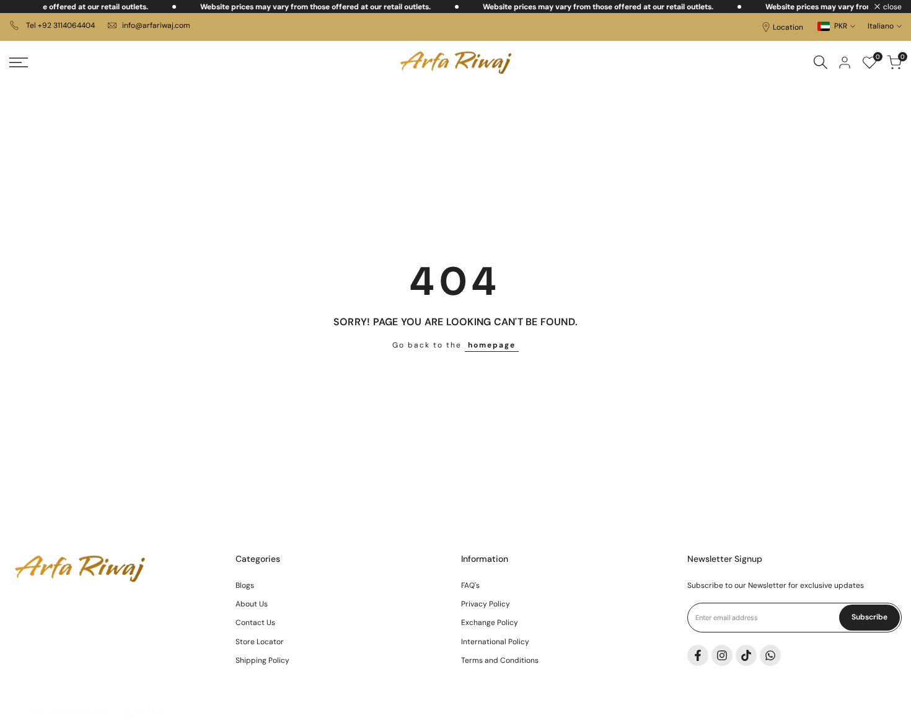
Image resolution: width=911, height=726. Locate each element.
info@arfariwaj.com (156, 25)
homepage (492, 345)
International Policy (495, 642)
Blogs (244, 585)
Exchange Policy (489, 623)
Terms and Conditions (500, 660)
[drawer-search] (820, 62)
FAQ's (470, 585)
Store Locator (259, 642)
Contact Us (255, 623)
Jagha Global (141, 710)
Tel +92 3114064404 (59, 25)
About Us (251, 604)
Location (788, 27)
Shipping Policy (262, 660)
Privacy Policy (485, 604)
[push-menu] (18, 62)
